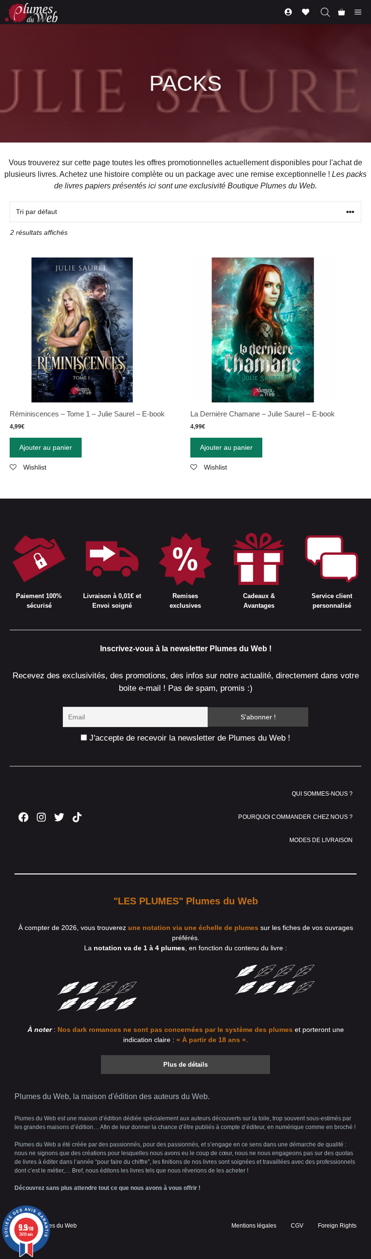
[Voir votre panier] (341, 12)
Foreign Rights (337, 1225)
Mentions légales (253, 1225)
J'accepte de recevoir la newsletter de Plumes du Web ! (188, 738)
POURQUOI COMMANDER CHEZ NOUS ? (295, 817)
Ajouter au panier (45, 447)
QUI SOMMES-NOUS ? (322, 793)
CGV (297, 1225)
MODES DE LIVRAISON (321, 840)
